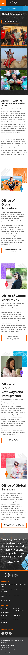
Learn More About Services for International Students (14, 525)
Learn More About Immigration (13, 440)
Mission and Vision (10, 21)
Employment (5, 612)
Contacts (15, 619)
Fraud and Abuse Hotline (9, 649)
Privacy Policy (5, 652)
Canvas (3, 619)
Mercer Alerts (5, 608)
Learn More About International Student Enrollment (14, 338)
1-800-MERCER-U (6, 600)
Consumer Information (8, 645)
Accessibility (5, 647)
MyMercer (4, 622)
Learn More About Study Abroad (13, 250)
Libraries (4, 615)
